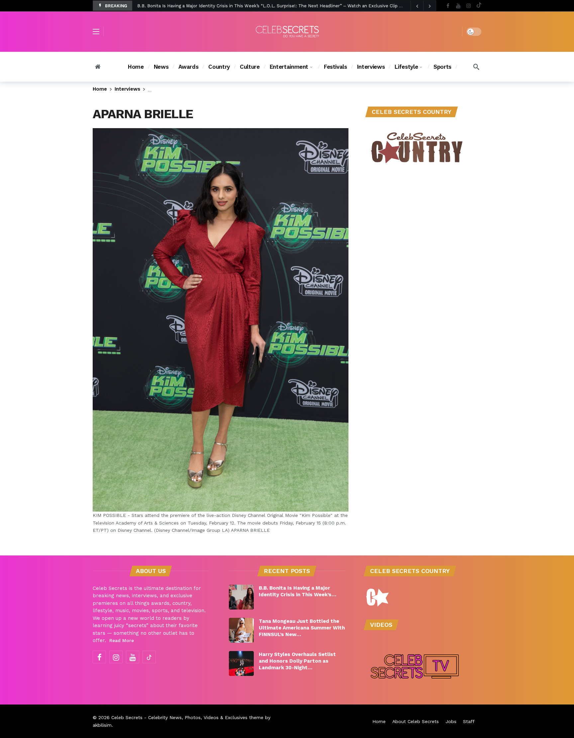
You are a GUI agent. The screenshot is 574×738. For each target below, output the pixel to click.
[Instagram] (468, 6)
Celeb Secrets (127, 717)
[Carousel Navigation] (423, 6)
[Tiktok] (479, 6)
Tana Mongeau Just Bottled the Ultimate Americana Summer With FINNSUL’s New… (302, 627)
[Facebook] (448, 6)
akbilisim (102, 725)
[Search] (476, 67)
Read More (121, 640)
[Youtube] (458, 6)
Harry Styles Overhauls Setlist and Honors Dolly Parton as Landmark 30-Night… (297, 661)
